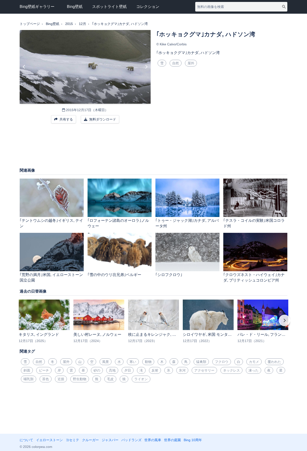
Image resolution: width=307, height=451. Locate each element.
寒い (133, 362)
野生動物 (79, 379)
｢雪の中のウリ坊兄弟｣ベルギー (114, 275)
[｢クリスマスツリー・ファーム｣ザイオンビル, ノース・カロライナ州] (146, 67)
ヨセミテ (72, 440)
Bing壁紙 (75, 7)
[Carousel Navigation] (153, 323)
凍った (253, 370)
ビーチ (44, 370)
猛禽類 (201, 362)
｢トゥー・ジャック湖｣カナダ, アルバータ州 (187, 223)
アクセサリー (204, 370)
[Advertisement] (153, 147)
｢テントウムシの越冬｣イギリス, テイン (51, 223)
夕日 (127, 370)
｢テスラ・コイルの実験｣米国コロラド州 (254, 223)
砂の (97, 370)
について (26, 440)
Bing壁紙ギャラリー (37, 7)
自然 (175, 63)
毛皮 (110, 379)
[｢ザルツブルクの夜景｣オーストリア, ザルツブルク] (24, 67)
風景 (105, 362)
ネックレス (231, 370)
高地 (112, 370)
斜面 (27, 370)
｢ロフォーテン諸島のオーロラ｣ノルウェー (118, 223)
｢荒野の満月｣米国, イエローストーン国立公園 (51, 277)
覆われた (274, 362)
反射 (155, 370)
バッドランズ (131, 440)
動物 (148, 362)
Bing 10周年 (193, 440)
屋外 (191, 63)
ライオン (141, 379)
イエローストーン (49, 440)
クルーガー (90, 440)
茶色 (45, 379)
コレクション (147, 7)
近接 (61, 379)
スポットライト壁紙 (109, 7)
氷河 (182, 370)
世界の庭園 (172, 440)
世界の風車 (152, 440)
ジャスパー (110, 440)
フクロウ (221, 362)
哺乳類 (29, 379)
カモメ (254, 362)
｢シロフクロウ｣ (168, 275)
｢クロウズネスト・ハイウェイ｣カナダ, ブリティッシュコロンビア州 (254, 277)
